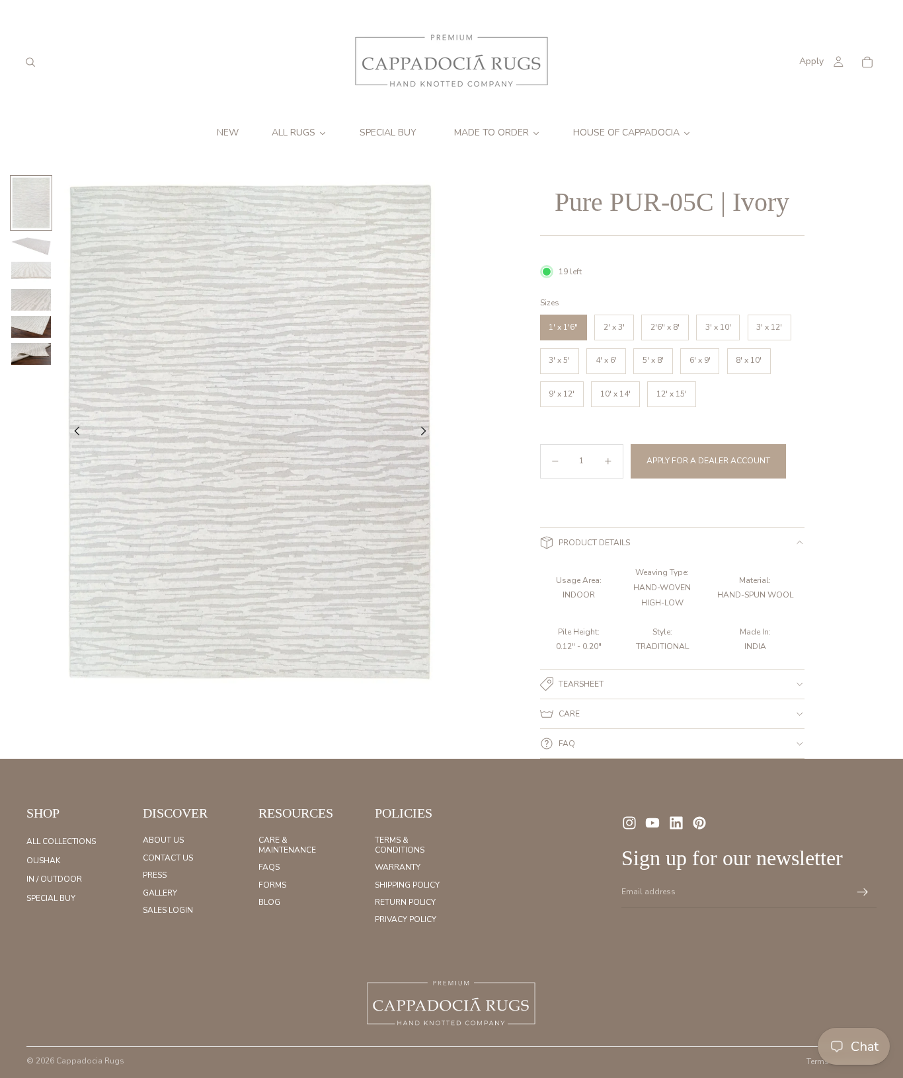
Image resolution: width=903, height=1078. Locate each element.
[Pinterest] (699, 823)
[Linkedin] (676, 823)
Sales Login (168, 910)
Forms (272, 884)
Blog (269, 902)
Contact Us (168, 858)
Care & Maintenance (287, 845)
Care (569, 714)
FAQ (567, 743)
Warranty (397, 867)
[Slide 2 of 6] (31, 245)
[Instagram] (629, 823)
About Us (163, 840)
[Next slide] (427, 432)
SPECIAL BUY (50, 897)
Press (155, 875)
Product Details (594, 542)
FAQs (269, 867)
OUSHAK (43, 860)
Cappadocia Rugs (90, 1061)
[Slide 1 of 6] (31, 203)
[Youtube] (652, 823)
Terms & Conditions (399, 845)
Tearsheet (581, 684)
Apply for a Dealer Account (708, 460)
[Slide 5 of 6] (31, 327)
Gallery (160, 892)
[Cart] (867, 62)
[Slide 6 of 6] (31, 354)
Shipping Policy (407, 884)
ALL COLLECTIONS (61, 841)
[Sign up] (863, 892)
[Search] (30, 62)
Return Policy (405, 902)
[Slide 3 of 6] (31, 273)
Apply (811, 61)
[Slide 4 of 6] (31, 300)
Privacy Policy (405, 919)
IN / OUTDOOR (54, 879)
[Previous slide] (73, 432)
